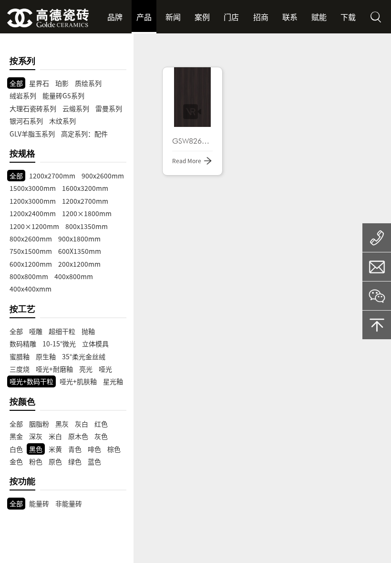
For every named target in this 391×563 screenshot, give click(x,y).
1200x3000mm (33, 201)
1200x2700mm (52, 175)
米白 (55, 436)
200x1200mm (79, 264)
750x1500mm (31, 251)
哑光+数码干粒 (31, 381)
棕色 (114, 449)
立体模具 (95, 343)
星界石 (39, 83)
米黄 (55, 449)
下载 (348, 16)
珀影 (62, 83)
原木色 (78, 436)
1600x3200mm (85, 188)
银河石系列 (26, 120)
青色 (75, 449)
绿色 (75, 461)
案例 (202, 16)
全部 (16, 83)
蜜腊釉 (20, 356)
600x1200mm (31, 264)
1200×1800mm (87, 213)
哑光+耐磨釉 (54, 369)
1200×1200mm (34, 226)
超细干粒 (62, 331)
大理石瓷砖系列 (33, 108)
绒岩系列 (23, 95)
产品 (144, 16)
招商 (260, 16)
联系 (290, 16)
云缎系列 (75, 108)
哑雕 (35, 331)
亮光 (86, 369)
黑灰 (62, 423)
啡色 (94, 449)
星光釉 (113, 381)
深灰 (35, 436)
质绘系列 (88, 83)
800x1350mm (86, 226)
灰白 (81, 423)
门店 (231, 16)
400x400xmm (30, 288)
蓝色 (94, 461)
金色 (16, 461)
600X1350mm (79, 251)
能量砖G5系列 (63, 95)
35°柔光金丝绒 (83, 356)
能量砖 (39, 503)
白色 (16, 449)
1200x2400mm (33, 213)
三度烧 (20, 369)
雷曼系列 (108, 108)
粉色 (35, 461)
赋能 (319, 16)
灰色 (101, 436)
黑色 (35, 449)
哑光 (105, 369)
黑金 (16, 436)
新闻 (173, 16)
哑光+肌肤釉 (78, 381)
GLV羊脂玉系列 (32, 133)
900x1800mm (79, 238)
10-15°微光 (59, 343)
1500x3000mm (33, 188)
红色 (101, 423)
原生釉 (46, 356)
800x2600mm (31, 238)
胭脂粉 (39, 423)
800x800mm (29, 276)
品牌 (115, 16)
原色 (55, 461)
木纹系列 (62, 120)
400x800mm (73, 276)
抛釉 (88, 331)
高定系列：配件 (84, 133)
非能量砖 (68, 503)
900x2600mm (103, 175)
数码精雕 (23, 343)
